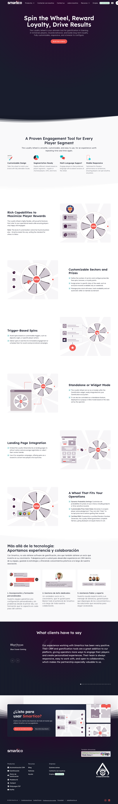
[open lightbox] (103, 771)
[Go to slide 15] (102, 684)
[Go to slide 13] (99, 684)
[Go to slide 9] (93, 684)
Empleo (95, 3)
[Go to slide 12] (97, 684)
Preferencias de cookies (49, 800)
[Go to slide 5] (86, 684)
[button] (30, 3)
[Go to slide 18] (106, 684)
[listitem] (59, 662)
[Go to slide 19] (108, 684)
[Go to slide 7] (90, 684)
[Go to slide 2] (82, 684)
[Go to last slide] (12, 660)
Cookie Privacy (37, 800)
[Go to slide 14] (100, 684)
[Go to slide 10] (94, 684)
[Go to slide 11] (96, 684)
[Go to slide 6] (88, 684)
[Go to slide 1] (80, 684)
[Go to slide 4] (85, 684)
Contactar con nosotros (45, 3)
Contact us (61, 3)
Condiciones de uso (26, 800)
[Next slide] (17, 660)
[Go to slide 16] (103, 684)
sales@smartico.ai (72, 800)
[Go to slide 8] (91, 684)
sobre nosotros (72, 3)
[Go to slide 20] (110, 684)
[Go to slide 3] (83, 684)
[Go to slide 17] (105, 684)
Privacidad (61, 800)
